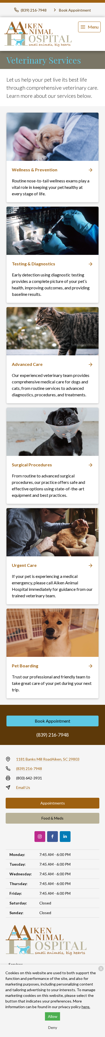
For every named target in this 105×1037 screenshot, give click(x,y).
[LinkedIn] (65, 836)
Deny (52, 1027)
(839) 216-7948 (52, 735)
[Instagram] (39, 836)
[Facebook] (52, 836)
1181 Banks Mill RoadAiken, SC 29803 (47, 759)
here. (86, 1006)
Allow (52, 1016)
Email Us (23, 787)
